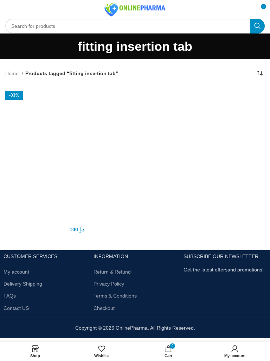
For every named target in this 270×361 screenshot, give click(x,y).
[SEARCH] (257, 26)
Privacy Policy (109, 284)
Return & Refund (112, 272)
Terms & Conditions (115, 296)
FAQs (10, 296)
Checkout (104, 308)
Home (12, 73)
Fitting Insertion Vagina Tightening (69, 221)
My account (16, 272)
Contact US (16, 308)
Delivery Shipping (23, 284)
